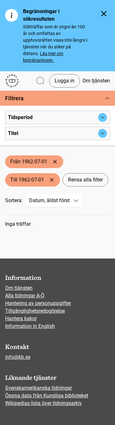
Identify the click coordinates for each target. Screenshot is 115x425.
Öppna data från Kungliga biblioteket (46, 396)
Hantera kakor (21, 318)
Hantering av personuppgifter (38, 303)
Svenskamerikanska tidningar (38, 388)
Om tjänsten (96, 81)
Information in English (30, 326)
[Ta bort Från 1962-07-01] (54, 161)
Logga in (64, 81)
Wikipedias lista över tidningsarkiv (43, 403)
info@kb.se (17, 357)
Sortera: (14, 200)
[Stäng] (104, 14)
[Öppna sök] (40, 81)
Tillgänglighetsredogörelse (35, 311)
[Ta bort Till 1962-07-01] (51, 179)
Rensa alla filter (85, 180)
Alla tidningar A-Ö (24, 296)
